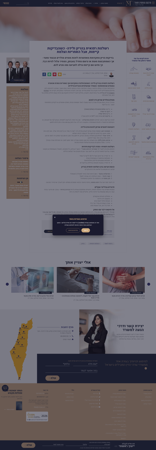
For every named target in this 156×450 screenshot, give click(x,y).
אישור (86, 230)
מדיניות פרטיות (73, 230)
